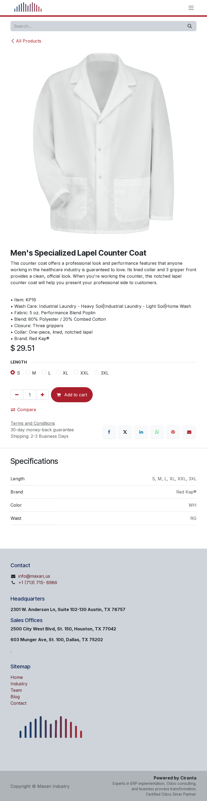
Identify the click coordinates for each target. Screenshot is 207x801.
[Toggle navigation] (191, 7)
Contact (18, 703)
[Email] (189, 431)
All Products (28, 41)
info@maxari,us (34, 576)
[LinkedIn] (141, 431)
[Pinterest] (173, 431)
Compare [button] (26, 409)
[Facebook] (109, 431)
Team (16, 690)
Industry (19, 683)
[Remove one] (17, 395)
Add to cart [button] (75, 394)
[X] (125, 431)
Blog (15, 696)
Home (17, 677)
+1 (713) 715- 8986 (37, 582)
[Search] (189, 26)
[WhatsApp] (157, 431)
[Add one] (42, 395)
